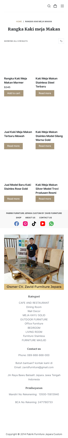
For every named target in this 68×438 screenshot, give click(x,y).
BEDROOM (34, 327)
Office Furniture (34, 323)
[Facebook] (16, 223)
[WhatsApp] (51, 223)
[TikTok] (34, 223)
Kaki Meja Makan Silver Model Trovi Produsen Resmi (47, 188)
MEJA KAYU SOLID (34, 315)
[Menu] (62, 6)
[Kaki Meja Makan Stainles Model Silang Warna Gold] (50, 115)
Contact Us (45, 217)
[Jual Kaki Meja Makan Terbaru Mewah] (18, 115)
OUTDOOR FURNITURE (34, 319)
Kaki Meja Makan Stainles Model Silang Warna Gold (49, 136)
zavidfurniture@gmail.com (38, 367)
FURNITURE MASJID (34, 340)
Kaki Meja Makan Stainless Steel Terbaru (46, 82)
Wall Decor (34, 311)
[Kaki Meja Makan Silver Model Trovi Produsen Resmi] (50, 168)
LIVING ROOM (34, 331)
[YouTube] (42, 223)
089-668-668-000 (38, 355)
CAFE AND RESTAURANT (34, 302)
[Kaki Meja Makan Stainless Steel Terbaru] (50, 62)
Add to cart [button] (13, 93)
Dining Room (34, 307)
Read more (45, 93)
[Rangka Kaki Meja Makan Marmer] (18, 62)
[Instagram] (25, 223)
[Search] (49, 6)
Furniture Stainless (34, 336)
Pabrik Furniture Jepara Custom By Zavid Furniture (34, 213)
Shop (18, 217)
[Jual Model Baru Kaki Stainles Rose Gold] (18, 168)
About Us (30, 217)
